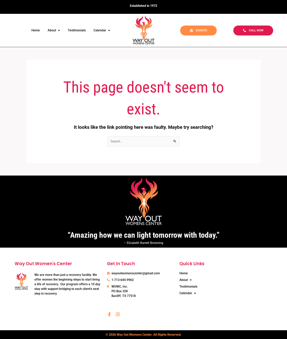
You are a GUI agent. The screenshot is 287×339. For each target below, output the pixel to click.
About (52, 30)
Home (35, 30)
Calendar (100, 30)
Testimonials (77, 30)
